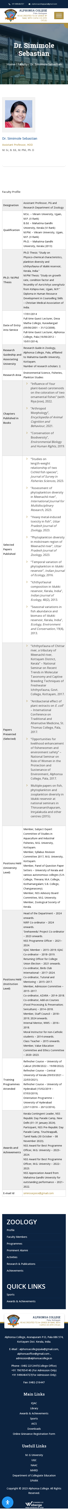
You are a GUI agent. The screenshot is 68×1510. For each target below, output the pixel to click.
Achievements (15, 1270)
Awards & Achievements (21, 1301)
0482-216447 (37, 1382)
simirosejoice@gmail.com (38, 1193)
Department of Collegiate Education (34, 1475)
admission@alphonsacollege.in (34, 1358)
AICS (34, 1423)
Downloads (34, 1428)
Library (34, 1408)
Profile (11, 1230)
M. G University (34, 1455)
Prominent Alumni (17, 1250)
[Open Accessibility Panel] (7, 1502)
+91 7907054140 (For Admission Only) (34, 1370)
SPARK (34, 1480)
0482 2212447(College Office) (39, 1365)
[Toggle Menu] (59, 15)
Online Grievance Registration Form (34, 1434)
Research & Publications (21, 1264)
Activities (12, 1257)
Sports (11, 1294)
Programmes (14, 1243)
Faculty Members (17, 1237)
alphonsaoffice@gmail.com (33, 1353)
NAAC (34, 1465)
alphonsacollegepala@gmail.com (38, 1349)
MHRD (34, 1470)
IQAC (34, 1403)
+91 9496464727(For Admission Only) (34, 1375)
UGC (34, 1460)
